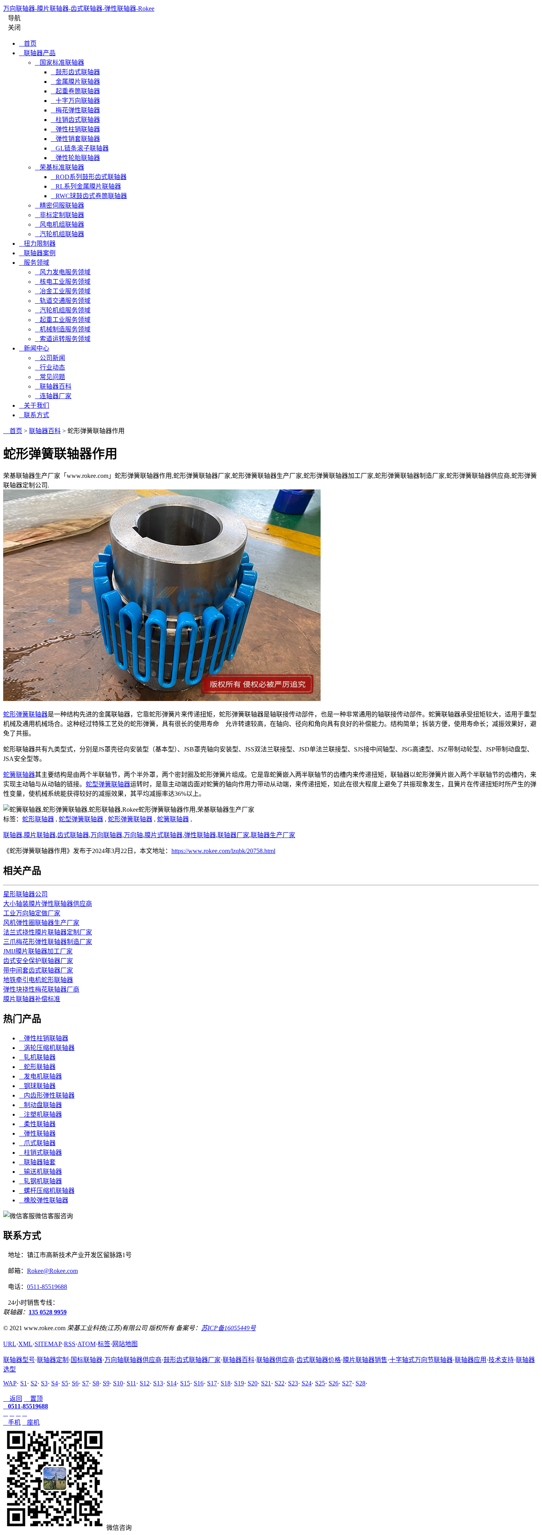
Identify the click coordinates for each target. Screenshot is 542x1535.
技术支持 (501, 1359)
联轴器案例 (37, 253)
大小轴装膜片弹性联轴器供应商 (47, 903)
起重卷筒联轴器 (75, 91)
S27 (347, 1383)
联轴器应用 (470, 1359)
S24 (306, 1383)
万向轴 (133, 835)
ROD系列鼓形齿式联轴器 (89, 176)
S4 (54, 1383)
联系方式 (34, 415)
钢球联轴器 (37, 1085)
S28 (360, 1383)
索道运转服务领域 (62, 338)
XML (25, 1343)
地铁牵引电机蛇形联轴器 (38, 979)
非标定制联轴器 (59, 215)
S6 (75, 1383)
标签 (104, 1343)
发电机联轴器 (40, 1076)
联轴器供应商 (275, 1359)
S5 (65, 1383)
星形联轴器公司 (25, 894)
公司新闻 (50, 357)
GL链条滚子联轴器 (80, 148)
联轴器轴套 (37, 1162)
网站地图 (125, 1343)
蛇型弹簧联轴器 (108, 784)
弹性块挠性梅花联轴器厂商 (41, 989)
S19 (239, 1383)
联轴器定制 (53, 1359)
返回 (12, 1398)
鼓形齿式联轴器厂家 (192, 1359)
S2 (34, 1383)
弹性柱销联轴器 (75, 129)
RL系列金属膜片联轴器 (86, 186)
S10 (118, 1383)
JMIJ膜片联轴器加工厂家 (38, 951)
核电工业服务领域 (62, 281)
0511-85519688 (47, 1286)
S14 (172, 1383)
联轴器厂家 (233, 835)
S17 (212, 1383)
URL (9, 1343)
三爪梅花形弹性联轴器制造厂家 (47, 941)
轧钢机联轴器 (40, 1181)
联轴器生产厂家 (273, 835)
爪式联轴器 (37, 1143)
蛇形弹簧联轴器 (25, 714)
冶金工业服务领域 (62, 291)
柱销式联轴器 (40, 1152)
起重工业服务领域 (62, 319)
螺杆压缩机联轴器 (47, 1190)
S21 (266, 1383)
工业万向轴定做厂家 (31, 913)
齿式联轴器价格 (318, 1359)
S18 (226, 1383)
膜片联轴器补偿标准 (31, 999)
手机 (12, 1422)
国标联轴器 (86, 1359)
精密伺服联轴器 (59, 205)
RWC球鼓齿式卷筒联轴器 (89, 196)
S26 (333, 1383)
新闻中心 (34, 348)
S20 (253, 1383)
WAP (10, 1383)
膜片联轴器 (40, 835)
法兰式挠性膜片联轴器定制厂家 (47, 932)
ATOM (86, 1343)
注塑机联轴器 (40, 1114)
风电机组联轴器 (59, 224)
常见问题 (50, 377)
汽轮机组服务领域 (62, 310)
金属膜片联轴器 (75, 81)
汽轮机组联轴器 (59, 234)
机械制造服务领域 (62, 329)
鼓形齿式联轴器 (75, 72)
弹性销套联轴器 (75, 138)
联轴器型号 (19, 1359)
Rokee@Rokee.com (52, 1270)
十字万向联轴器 (75, 100)
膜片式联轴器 (163, 835)
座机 (31, 1422)
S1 (23, 1383)
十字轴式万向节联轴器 (421, 1359)
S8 (95, 1383)
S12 (145, 1383)
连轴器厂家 (53, 396)
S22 (279, 1383)
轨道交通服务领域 (62, 300)
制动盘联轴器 (40, 1105)
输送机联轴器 (40, 1171)
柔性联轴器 (37, 1124)
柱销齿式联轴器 (75, 119)
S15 (185, 1383)
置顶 (33, 1398)
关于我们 (34, 405)
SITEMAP (48, 1343)
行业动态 (50, 367)
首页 (28, 43)
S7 (85, 1383)
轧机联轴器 (37, 1057)
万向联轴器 (106, 835)
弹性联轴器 (200, 835)
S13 (158, 1383)
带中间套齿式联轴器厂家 (38, 970)
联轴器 (12, 835)
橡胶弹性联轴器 (43, 1200)
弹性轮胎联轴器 (75, 157)
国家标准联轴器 (59, 62)
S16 (199, 1383)
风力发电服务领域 (62, 272)
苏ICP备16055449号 (228, 1328)
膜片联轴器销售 (365, 1359)
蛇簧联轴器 (19, 774)
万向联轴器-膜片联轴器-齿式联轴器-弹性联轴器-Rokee (78, 8)
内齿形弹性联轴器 (47, 1095)
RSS (69, 1343)
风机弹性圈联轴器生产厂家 (41, 922)
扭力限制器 (37, 243)
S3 (44, 1383)
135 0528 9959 (48, 1312)
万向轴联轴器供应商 (132, 1359)
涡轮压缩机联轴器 (47, 1047)
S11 (131, 1383)
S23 (293, 1383)
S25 (320, 1383)
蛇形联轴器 (38, 819)
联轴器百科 (53, 386)
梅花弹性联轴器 (75, 110)
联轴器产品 (37, 53)
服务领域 (34, 262)
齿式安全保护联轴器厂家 (38, 960)
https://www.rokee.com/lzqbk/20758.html (223, 850)
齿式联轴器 (73, 835)
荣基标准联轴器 (59, 167)
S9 (106, 1383)
